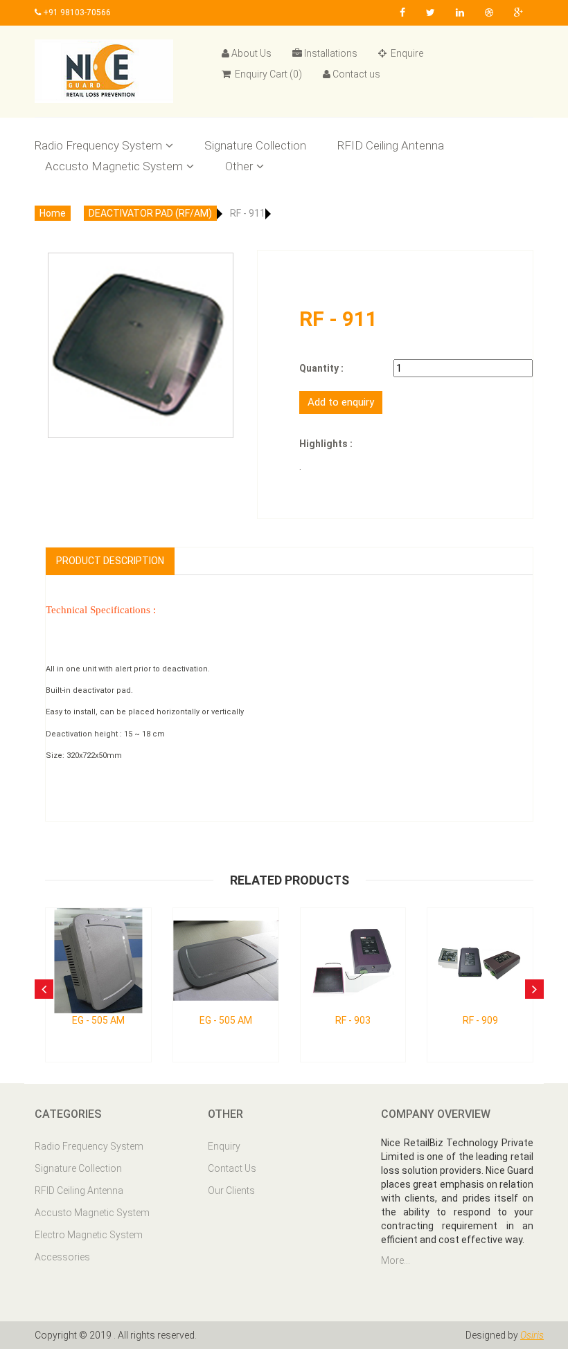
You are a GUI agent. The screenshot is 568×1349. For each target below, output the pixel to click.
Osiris (532, 1335)
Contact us (356, 74)
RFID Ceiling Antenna (390, 145)
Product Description (110, 560)
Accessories (62, 1256)
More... (395, 1260)
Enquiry (224, 1146)
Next (218, 324)
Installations (330, 53)
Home (52, 213)
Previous (63, 324)
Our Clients (231, 1190)
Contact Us (232, 1168)
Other (239, 166)
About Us (251, 53)
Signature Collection (255, 145)
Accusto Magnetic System (114, 166)
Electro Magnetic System (89, 1234)
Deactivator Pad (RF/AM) (150, 213)
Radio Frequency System (98, 145)
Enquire (406, 53)
